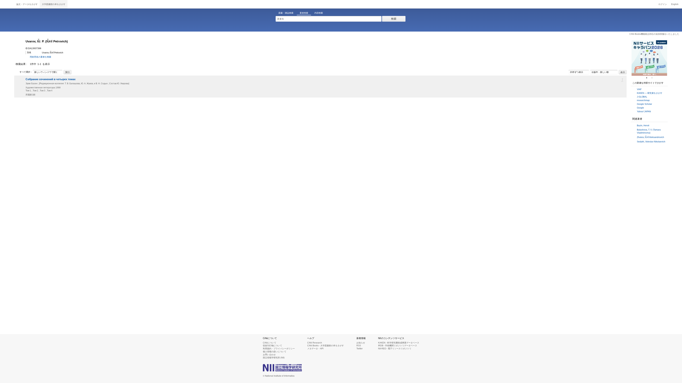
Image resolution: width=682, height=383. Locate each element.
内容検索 (318, 13)
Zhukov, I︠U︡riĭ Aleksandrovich (650, 137)
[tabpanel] (649, 58)
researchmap (643, 100)
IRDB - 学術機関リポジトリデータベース (397, 345)
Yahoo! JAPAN (644, 111)
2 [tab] (653, 78)
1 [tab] (648, 78)
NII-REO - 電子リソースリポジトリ (394, 348)
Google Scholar (644, 104)
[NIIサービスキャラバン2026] (649, 58)
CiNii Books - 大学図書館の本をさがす (325, 345)
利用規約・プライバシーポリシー (279, 348)
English (674, 4)
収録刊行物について (272, 345)
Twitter (359, 348)
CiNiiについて (269, 343)
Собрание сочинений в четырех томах (50, 79)
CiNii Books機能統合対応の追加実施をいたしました (654, 34)
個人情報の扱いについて (274, 351)
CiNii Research (314, 343)
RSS (358, 345)
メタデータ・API (315, 348)
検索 (393, 18)
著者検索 (304, 13)
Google (640, 108)
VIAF (639, 89)
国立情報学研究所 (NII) (274, 357)
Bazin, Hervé (643, 125)
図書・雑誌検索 (285, 13)
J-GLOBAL (642, 97)
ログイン (662, 4)
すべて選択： (26, 72)
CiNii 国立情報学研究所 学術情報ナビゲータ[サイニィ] (7, 4)
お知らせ (360, 343)
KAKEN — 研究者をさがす (649, 93)
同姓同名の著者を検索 (40, 57)
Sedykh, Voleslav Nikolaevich (651, 141)
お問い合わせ (269, 354)
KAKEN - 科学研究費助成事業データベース (398, 343)
